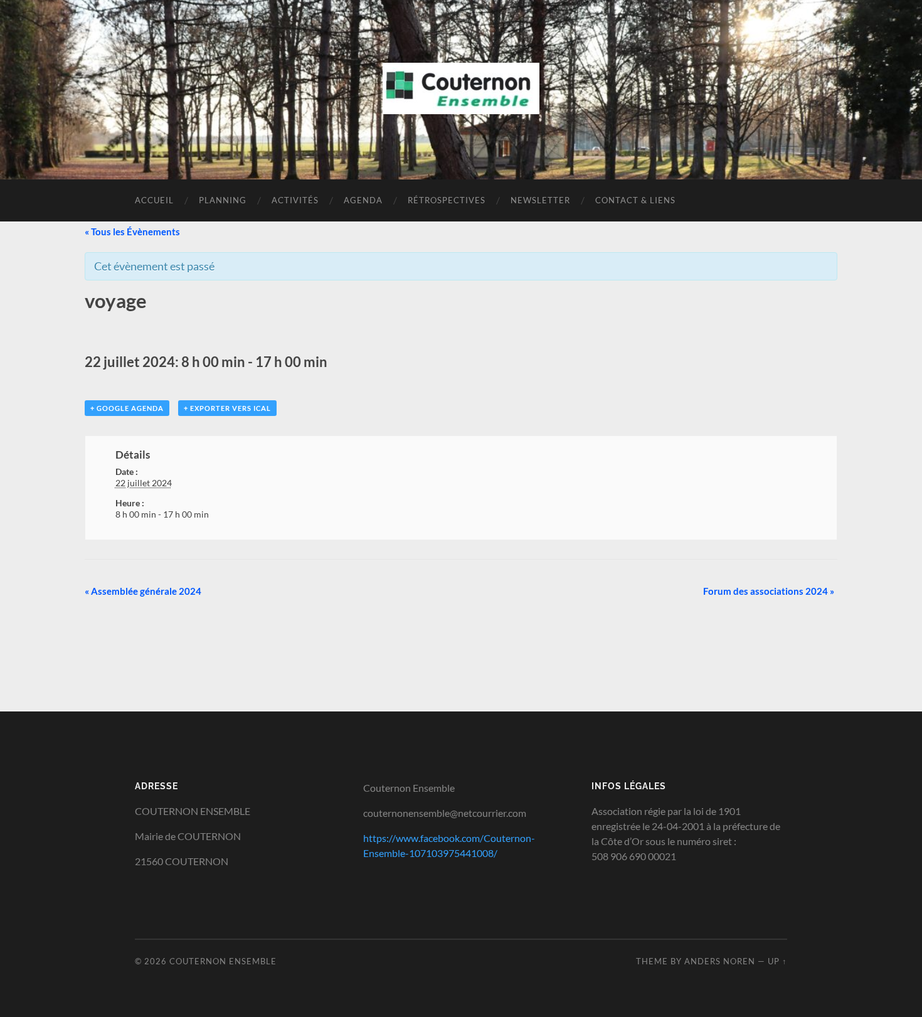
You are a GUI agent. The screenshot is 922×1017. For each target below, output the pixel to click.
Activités (295, 200)
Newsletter (540, 200)
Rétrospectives (446, 200)
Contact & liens (635, 200)
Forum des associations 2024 (768, 591)
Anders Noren (719, 961)
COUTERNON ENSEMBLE (223, 961)
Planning (222, 200)
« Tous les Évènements (132, 231)
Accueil (154, 200)
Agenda (363, 200)
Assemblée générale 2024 (143, 591)
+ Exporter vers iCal (227, 408)
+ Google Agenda (127, 408)
